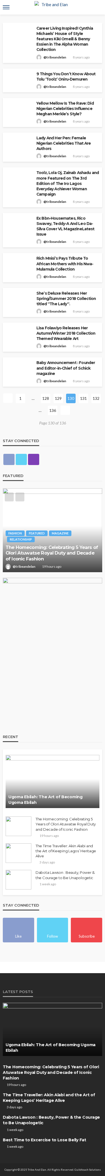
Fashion (15, 533)
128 (45, 398)
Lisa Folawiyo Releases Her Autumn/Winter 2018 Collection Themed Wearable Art (65, 333)
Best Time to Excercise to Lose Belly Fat (44, 1139)
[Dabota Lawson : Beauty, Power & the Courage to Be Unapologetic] (18, 879)
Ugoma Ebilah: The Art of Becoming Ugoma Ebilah (45, 799)
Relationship (21, 539)
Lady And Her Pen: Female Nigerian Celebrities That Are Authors (63, 143)
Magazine (60, 533)
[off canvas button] (6, 7)
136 (52, 410)
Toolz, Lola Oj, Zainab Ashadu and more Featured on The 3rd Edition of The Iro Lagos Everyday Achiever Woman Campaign (67, 183)
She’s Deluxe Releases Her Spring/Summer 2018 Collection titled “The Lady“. (66, 298)
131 (83, 398)
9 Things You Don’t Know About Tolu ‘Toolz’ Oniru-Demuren (66, 76)
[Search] (97, 7)
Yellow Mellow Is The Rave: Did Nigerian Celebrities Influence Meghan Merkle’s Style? (65, 108)
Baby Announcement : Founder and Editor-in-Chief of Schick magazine (65, 367)
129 (58, 398)
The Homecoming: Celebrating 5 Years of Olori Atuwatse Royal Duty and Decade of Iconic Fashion (52, 553)
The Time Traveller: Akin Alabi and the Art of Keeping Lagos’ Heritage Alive (66, 851)
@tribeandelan (54, 57)
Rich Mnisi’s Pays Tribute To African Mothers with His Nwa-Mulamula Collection (65, 263)
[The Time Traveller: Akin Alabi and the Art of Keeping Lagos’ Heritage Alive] (18, 853)
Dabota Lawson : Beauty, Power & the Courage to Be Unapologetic (65, 875)
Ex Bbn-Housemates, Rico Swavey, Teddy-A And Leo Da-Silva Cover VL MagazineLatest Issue (65, 226)
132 (96, 398)
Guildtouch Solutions (87, 1169)
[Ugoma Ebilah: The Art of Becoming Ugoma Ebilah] (52, 781)
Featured (37, 533)
